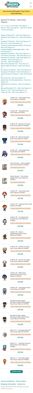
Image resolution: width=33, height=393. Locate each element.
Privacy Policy (21, 381)
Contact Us (21, 384)
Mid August (16, 11)
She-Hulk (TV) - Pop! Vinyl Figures (12, 78)
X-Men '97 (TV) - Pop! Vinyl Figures (12, 92)
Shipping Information (8, 384)
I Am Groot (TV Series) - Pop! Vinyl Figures (15, 55)
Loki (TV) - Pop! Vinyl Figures (10, 61)
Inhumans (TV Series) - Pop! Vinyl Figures (15, 57)
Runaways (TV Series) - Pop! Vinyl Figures (15, 72)
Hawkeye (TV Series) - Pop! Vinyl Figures (14, 53)
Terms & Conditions (8, 381)
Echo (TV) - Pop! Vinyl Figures (11, 43)
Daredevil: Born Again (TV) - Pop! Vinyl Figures (16, 37)
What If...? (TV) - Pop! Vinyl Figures (12, 90)
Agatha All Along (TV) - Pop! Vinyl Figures (14, 35)
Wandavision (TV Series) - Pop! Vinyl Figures (15, 84)
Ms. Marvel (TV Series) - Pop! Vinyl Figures (15, 70)
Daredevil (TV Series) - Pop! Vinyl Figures (14, 41)
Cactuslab (9, 388)
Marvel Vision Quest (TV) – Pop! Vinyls (14, 63)
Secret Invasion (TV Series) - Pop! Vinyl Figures (16, 74)
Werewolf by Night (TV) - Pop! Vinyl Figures (15, 88)
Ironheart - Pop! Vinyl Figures (10, 59)
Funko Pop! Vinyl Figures (19, 25)
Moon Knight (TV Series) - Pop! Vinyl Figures (15, 65)
